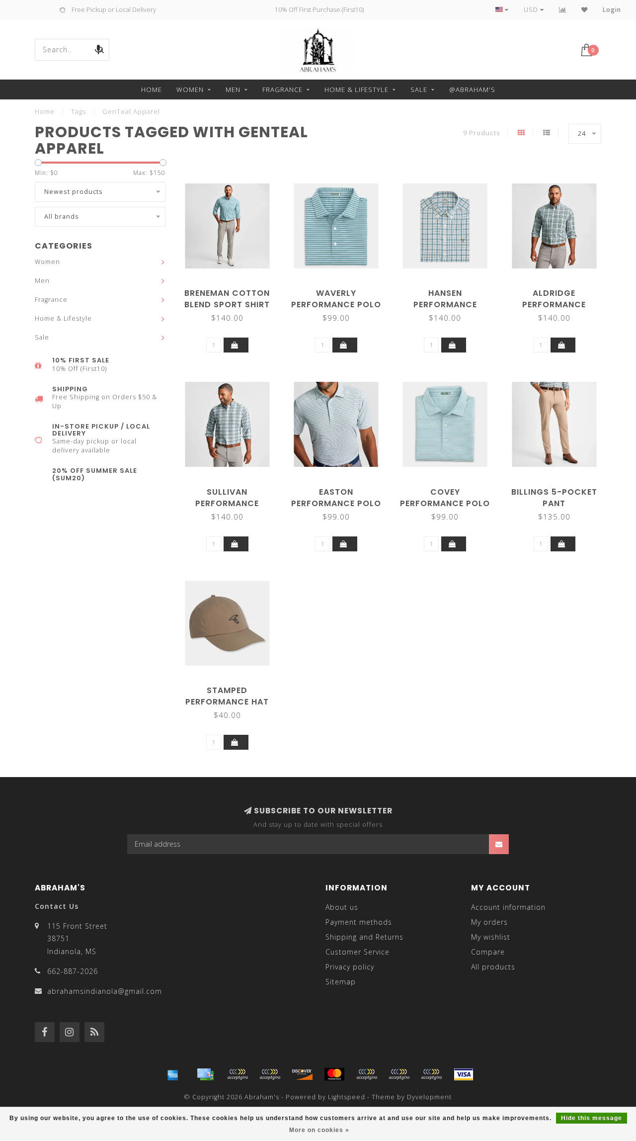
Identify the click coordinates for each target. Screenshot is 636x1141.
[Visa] (463, 1074)
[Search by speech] (98, 49)
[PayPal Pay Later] (399, 1074)
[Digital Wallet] (269, 1074)
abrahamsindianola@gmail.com (104, 991)
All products (493, 966)
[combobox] (72, 50)
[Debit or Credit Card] (237, 1074)
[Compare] (562, 9)
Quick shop (232, 289)
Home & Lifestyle (356, 89)
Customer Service (357, 952)
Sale (418, 89)
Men (233, 89)
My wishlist (490, 937)
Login (612, 9)
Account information (508, 907)
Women (190, 89)
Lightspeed (346, 1097)
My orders (489, 922)
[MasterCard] (334, 1074)
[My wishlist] (584, 9)
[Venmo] (431, 1074)
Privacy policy (349, 966)
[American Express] (172, 1074)
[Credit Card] (205, 1074)
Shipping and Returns (364, 937)
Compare (488, 952)
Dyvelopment (429, 1097)
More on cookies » (319, 1130)
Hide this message (591, 1118)
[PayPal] (366, 1074)
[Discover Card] (302, 1074)
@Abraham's (472, 89)
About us (341, 907)
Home (151, 89)
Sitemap (340, 981)
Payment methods (358, 922)
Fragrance (282, 89)
